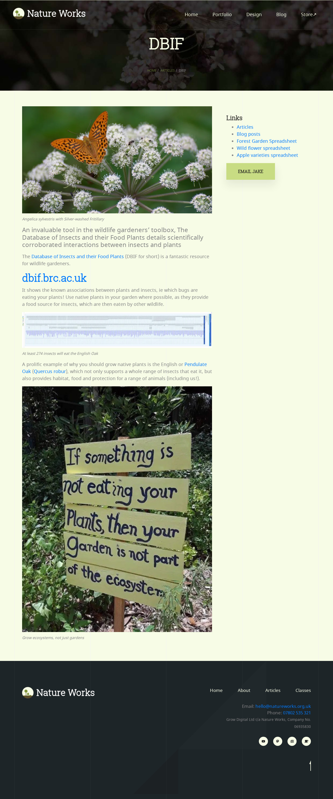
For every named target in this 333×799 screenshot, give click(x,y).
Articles (168, 70)
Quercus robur (50, 371)
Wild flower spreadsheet (263, 148)
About (244, 690)
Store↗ (309, 14)
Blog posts (248, 134)
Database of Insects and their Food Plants (77, 256)
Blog (281, 14)
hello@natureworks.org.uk (283, 706)
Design (254, 14)
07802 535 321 (297, 713)
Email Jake (250, 171)
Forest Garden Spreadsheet (267, 141)
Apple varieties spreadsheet (267, 155)
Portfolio (222, 14)
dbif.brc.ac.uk (54, 278)
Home (191, 14)
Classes (303, 690)
